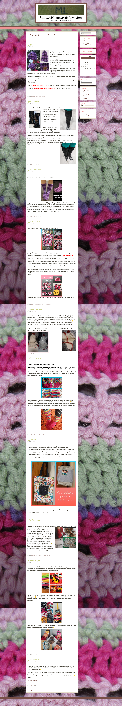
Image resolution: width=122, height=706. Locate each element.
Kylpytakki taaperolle (87, 42)
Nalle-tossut (33, 520)
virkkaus (35, 353)
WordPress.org (86, 117)
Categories (83, 81)
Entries (85, 114)
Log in (84, 112)
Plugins (84, 91)
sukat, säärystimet (39, 164)
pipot (37, 96)
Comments (86, 115)
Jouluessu (85, 46)
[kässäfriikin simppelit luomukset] (61, 15)
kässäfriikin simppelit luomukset (61, 18)
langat (32, 434)
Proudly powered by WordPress (53, 694)
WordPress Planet (86, 98)
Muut (32, 654)
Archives (82, 105)
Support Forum (86, 94)
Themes (85, 95)
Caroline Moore (72, 694)
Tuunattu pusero (86, 43)
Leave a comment (41, 96)
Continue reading (32, 680)
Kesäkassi (32, 439)
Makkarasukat (34, 358)
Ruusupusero (33, 221)
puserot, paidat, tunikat (38, 304)
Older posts (30, 690)
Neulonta (33, 96)
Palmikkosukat (34, 169)
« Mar (82, 72)
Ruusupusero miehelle (87, 44)
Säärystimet (33, 101)
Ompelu (36, 515)
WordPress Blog (86, 97)
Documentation (86, 90)
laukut (32, 515)
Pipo (29, 44)
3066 (84, 40)
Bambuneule (33, 659)
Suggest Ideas (86, 93)
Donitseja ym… (34, 560)
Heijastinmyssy (34, 309)
